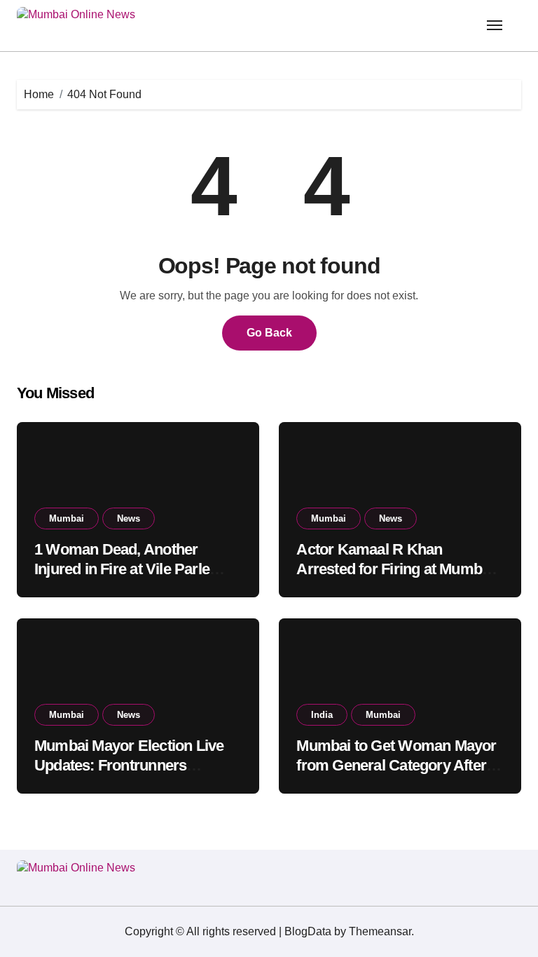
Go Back (269, 333)
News (128, 518)
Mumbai (66, 518)
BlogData (307, 931)
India (322, 715)
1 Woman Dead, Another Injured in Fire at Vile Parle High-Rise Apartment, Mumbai (135, 569)
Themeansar (380, 931)
